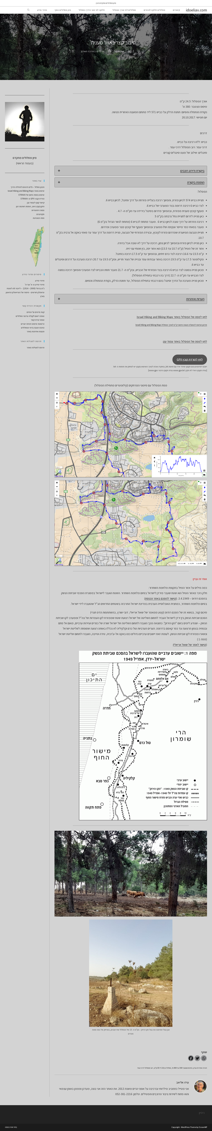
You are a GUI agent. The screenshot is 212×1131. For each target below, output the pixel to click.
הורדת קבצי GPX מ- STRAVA (32, 198)
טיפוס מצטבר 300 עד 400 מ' (182, 1068)
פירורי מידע (39, 280)
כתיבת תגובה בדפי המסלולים (32, 327)
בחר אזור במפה (11, 1127)
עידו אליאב (182, 1082)
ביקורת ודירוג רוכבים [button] (192, 171)
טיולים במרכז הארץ (92, 51)
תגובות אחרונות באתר (35, 331)
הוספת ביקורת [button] (195, 182)
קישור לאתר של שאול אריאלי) (189, 645)
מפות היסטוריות (37, 210)
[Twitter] (197, 1058)
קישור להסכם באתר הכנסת (160, 598)
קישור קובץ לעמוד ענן (35, 202)
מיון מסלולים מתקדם (108, 3)
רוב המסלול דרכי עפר (145, 1068)
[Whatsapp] (204, 1058)
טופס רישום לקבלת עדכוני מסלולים (30, 316)
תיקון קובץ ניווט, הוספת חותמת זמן (30, 206)
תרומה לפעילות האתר (35, 347)
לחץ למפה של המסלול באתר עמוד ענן (185, 341)
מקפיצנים (40, 214)
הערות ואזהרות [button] (195, 299)
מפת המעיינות (38, 218)
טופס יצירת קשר (37, 319)
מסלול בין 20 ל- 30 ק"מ (162, 1068)
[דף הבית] (139, 51)
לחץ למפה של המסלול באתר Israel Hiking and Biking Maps (172, 317)
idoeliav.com (196, 10)
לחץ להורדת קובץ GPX (190, 359)
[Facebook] (191, 1058)
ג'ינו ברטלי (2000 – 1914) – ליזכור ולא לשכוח (25, 288)
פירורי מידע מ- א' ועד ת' (34, 284)
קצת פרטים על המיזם (35, 312)
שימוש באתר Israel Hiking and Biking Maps (26, 190)
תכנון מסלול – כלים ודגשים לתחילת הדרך (27, 187)
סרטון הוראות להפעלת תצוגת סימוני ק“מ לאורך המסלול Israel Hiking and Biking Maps (171, 324)
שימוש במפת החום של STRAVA (31, 194)
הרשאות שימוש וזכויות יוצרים (32, 323)
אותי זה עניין (197, 1068)
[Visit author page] (200, 1086)
